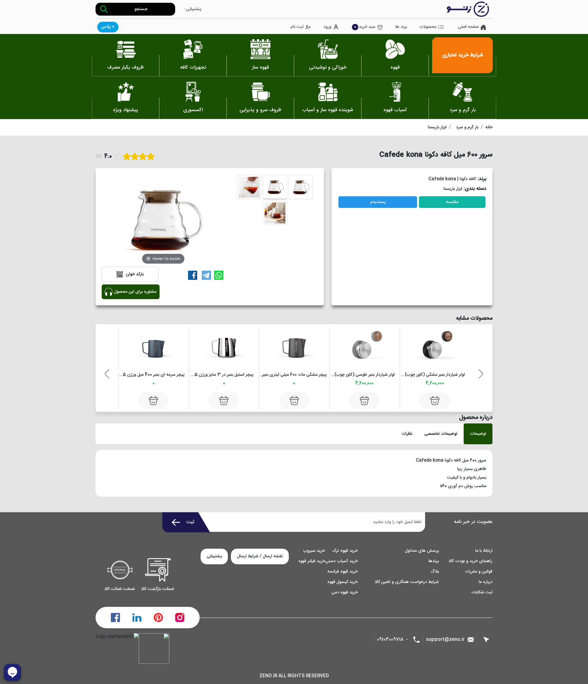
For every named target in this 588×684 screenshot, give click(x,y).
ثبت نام (297, 27)
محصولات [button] (427, 27)
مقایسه (452, 202)
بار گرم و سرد (467, 127)
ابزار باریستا (437, 127)
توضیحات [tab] (478, 434)
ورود (327, 27)
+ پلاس (108, 27)
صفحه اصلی (468, 27)
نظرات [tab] (406, 434)
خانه (488, 127)
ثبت (190, 522)
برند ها (401, 27)
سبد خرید (364, 27)
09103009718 (390, 639)
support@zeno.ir (445, 639)
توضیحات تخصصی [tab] (441, 434)
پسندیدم (378, 202)
